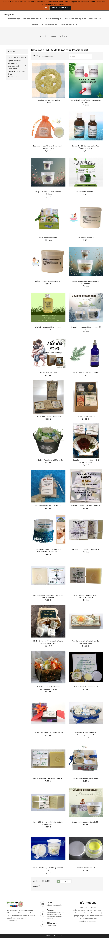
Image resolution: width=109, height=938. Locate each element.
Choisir (80, 56)
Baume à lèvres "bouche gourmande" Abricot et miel (48, 147)
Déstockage (14, 18)
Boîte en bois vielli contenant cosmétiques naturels (48, 688)
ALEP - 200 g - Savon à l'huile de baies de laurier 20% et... (48, 823)
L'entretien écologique (75, 18)
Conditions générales (87, 921)
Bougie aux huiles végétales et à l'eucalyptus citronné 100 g (48, 550)
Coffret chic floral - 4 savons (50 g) (48, 733)
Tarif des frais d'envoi (92, 913)
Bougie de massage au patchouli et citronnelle (86, 282)
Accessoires (95, 18)
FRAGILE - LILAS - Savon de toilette (85, 549)
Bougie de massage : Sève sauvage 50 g (86, 328)
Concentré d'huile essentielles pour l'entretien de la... (86, 147)
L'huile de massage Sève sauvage (48, 327)
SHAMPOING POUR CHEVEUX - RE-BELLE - (48, 778)
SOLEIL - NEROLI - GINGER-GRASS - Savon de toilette (86, 596)
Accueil (12, 51)
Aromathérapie (53, 18)
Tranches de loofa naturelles (48, 100)
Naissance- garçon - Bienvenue (85, 778)
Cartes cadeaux (49, 24)
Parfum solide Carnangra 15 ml (86, 687)
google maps (79, 916)
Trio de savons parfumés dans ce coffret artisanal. (85, 642)
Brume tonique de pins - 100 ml (85, 373)
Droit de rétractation (93, 916)
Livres (35, 24)
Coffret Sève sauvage (48, 373)
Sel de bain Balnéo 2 (86, 238)
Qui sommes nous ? (94, 910)
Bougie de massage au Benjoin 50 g (86, 822)
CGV (95, 907)
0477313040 (51, 925)
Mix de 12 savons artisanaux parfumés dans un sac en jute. (48, 642)
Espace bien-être (68, 24)
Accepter (43, 8)
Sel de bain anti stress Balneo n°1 (48, 281)
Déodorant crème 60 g (86, 192)
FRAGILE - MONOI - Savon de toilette (85, 506)
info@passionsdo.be (54, 905)
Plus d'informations (60, 8)
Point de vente (79, 910)
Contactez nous (85, 907)
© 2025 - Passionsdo (54, 936)
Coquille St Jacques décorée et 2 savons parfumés (86, 461)
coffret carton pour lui (86, 416)
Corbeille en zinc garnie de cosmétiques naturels (85, 734)
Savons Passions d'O (33, 18)
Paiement (78, 913)
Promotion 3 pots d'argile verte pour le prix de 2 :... (86, 101)
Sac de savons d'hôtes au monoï (48, 506)
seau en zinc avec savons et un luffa (48, 460)
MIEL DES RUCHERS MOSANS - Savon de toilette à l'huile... (48, 596)
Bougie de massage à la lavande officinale (48, 193)
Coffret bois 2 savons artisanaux (48, 416)
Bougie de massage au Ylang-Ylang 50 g (48, 869)
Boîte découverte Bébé (48, 238)
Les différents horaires (88, 918)
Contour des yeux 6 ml (86, 868)
